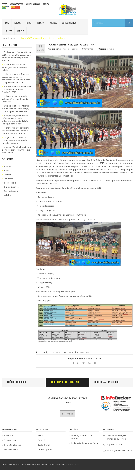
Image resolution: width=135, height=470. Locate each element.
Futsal (28, 22)
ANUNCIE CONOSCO (33, 4)
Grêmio (7, 174)
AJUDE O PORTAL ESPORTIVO (65, 382)
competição (44, 352)
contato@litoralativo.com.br (119, 450)
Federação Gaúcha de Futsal (84, 443)
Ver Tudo (8, 30)
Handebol (40, 22)
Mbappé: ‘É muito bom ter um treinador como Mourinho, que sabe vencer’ (17, 150)
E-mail (67, 402)
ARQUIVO (46, 4)
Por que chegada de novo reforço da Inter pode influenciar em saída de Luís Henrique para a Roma (15, 119)
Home (7, 22)
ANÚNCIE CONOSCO (16, 382)
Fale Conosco (10, 440)
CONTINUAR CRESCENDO (106, 382)
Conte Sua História (12, 445)
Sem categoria (11, 191)
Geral (40, 435)
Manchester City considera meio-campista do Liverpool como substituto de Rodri (15, 131)
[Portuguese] (4, 7)
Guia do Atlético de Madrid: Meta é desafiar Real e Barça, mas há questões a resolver (15, 109)
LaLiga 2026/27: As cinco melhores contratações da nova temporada (14, 140)
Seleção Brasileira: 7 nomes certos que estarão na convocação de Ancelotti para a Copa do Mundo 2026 (16, 78)
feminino (56, 352)
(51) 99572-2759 (114, 444)
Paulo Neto (85, 352)
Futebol (17, 22)
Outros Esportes (69, 22)
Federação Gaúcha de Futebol (81, 437)
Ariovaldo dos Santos (68, 49)
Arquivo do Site (11, 449)
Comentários (89, 49)
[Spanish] (13, 7)
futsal (65, 352)
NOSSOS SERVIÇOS (16, 4)
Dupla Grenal (44, 445)
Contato (20, 30)
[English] (8, 7)
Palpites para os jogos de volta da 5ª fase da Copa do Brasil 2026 (15, 99)
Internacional (10, 183)
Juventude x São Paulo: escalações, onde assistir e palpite (14, 67)
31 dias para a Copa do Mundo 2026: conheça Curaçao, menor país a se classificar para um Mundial (17, 56)
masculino (73, 352)
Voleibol (53, 22)
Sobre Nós (8, 435)
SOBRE (4, 4)
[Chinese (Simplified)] (17, 7)
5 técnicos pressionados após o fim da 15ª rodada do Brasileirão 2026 (16, 89)
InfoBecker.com (71, 464)
